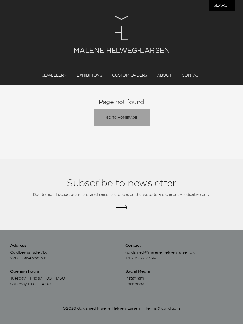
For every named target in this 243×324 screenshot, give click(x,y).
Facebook (134, 283)
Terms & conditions (163, 308)
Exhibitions (89, 75)
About (164, 75)
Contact (191, 75)
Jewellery (54, 75)
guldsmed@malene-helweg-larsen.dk (160, 252)
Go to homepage (121, 117)
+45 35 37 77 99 (140, 257)
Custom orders (129, 75)
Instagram (134, 278)
